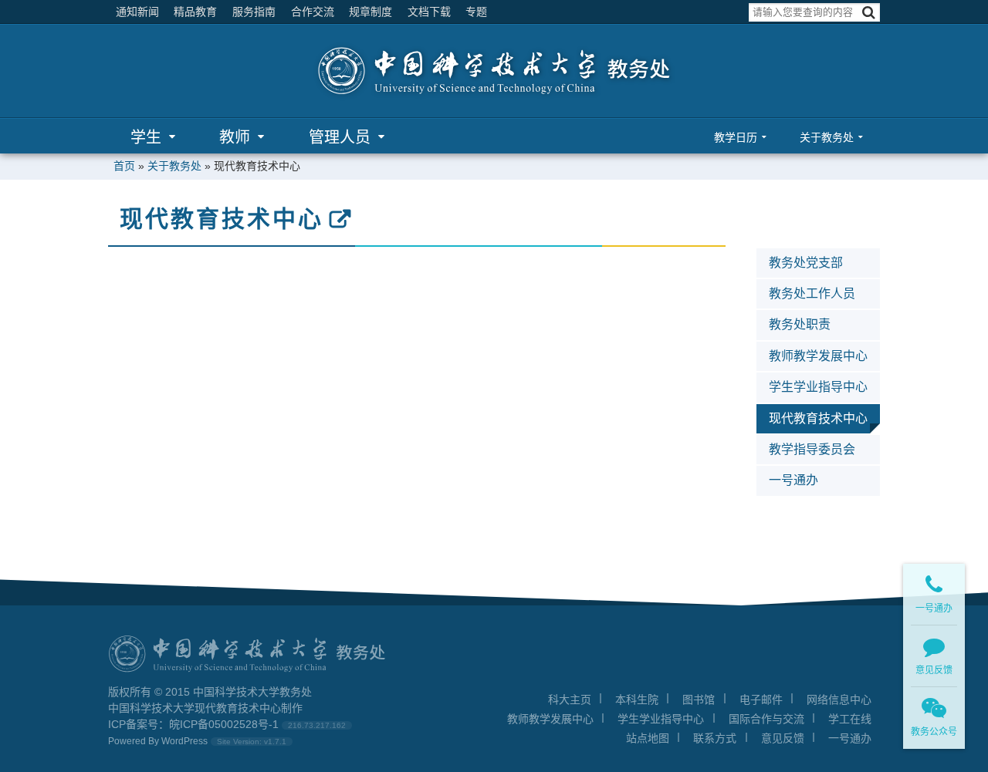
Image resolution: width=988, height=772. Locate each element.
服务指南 (254, 11)
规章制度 (370, 11)
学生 (145, 137)
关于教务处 (827, 137)
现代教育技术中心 (221, 218)
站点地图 (647, 738)
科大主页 (569, 699)
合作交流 (312, 11)
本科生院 (636, 699)
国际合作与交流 (766, 719)
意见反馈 (782, 738)
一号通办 (793, 480)
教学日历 (735, 137)
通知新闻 (137, 11)
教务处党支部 (806, 262)
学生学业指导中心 (818, 386)
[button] (869, 12)
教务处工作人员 (812, 293)
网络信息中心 (839, 699)
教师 (234, 137)
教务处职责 (800, 324)
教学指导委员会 (812, 449)
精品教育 (195, 11)
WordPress (184, 741)
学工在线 (849, 719)
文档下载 (429, 11)
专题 (476, 11)
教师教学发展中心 (818, 355)
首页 (124, 166)
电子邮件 (761, 699)
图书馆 (698, 699)
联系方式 (714, 738)
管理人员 (339, 137)
